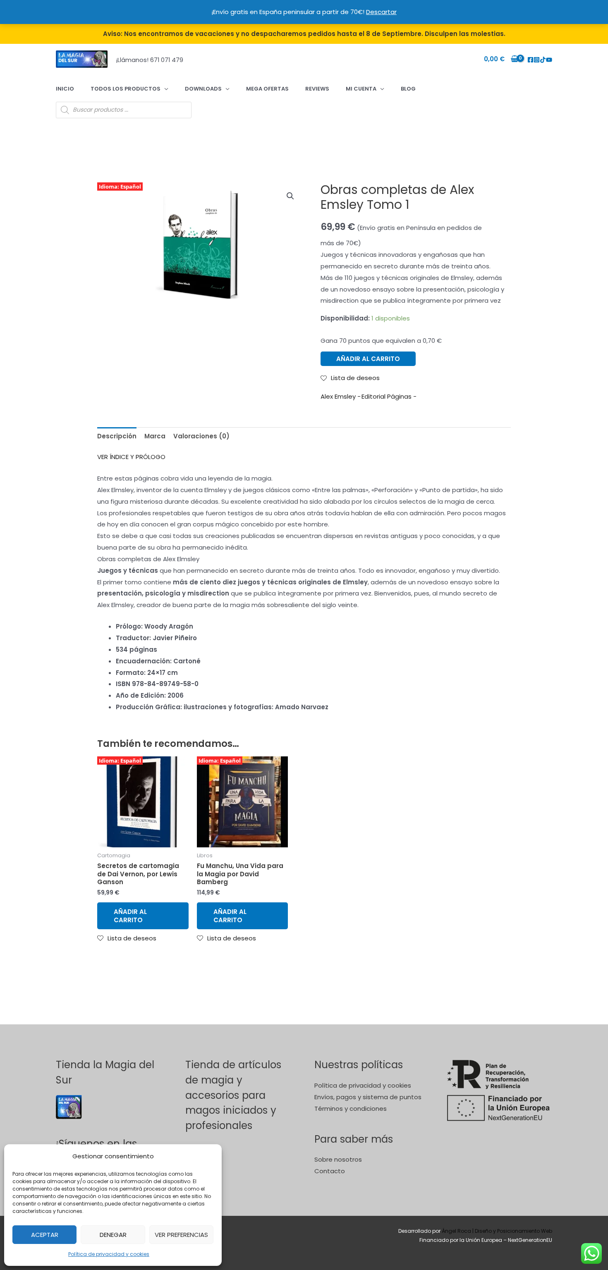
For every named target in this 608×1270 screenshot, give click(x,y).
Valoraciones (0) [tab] (201, 436)
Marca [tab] (154, 436)
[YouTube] (549, 60)
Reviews (317, 89)
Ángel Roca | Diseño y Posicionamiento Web (497, 1230)
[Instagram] (537, 60)
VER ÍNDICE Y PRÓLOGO (131, 456)
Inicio (65, 89)
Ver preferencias (181, 1234)
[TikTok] (543, 60)
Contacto (329, 1171)
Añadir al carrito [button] (130, 915)
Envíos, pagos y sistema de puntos (367, 1097)
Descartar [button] (381, 11)
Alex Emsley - (341, 396)
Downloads (203, 89)
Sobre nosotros (338, 1159)
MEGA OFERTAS (267, 89)
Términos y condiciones (350, 1108)
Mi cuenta (361, 89)
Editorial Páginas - (389, 396)
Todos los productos (125, 89)
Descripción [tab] (116, 436)
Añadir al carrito (368, 358)
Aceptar (44, 1234)
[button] (290, 196)
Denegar (113, 1234)
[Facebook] (530, 60)
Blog (408, 89)
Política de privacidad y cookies (108, 1254)
